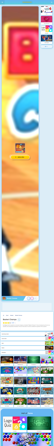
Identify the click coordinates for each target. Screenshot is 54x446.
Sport (7, 315)
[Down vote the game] (31, 298)
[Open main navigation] (2, 2)
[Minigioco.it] (3, 315)
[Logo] (27, 2)
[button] (51, 2)
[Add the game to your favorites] (19, 319)
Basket (11, 315)
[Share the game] (35, 298)
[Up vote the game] (28, 298)
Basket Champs (18, 315)
